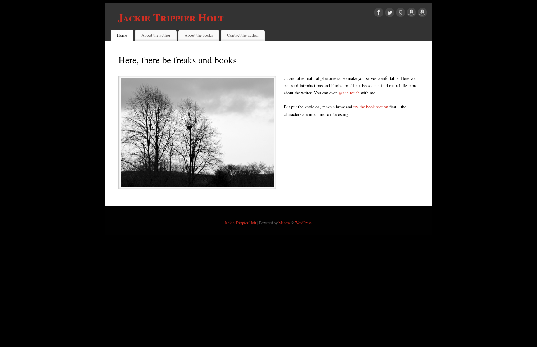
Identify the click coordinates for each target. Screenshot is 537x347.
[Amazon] (411, 13)
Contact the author (243, 35)
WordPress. (304, 223)
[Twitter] (389, 13)
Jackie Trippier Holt (171, 17)
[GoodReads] (400, 13)
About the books (199, 35)
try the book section (370, 107)
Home (122, 35)
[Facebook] (378, 13)
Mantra (284, 223)
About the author (155, 35)
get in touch (349, 93)
